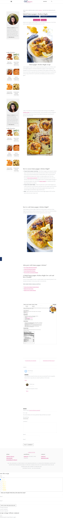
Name (24, 434)
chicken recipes (26, 112)
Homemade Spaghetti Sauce (48, 360)
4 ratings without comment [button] (34, 410)
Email (24, 439)
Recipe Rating (26, 417)
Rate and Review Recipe (8, 505)
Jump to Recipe (37, 20)
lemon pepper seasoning (32, 177)
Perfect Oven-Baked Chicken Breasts (31, 287)
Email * (1, 500)
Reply (26, 380)
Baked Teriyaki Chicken (28, 288)
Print (52, 312)
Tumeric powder (42, 181)
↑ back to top (31, 452)
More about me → (12, 37)
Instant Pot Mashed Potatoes (30, 269)
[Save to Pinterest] (1, 260)
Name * (1, 496)
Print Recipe (43, 20)
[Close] (1, 476)
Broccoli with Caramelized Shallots (31, 272)
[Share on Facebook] (1, 258)
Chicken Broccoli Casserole (30, 360)
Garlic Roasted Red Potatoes (29, 270)
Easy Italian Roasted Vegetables (30, 267)
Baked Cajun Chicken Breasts (30, 290)
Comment (25, 421)
